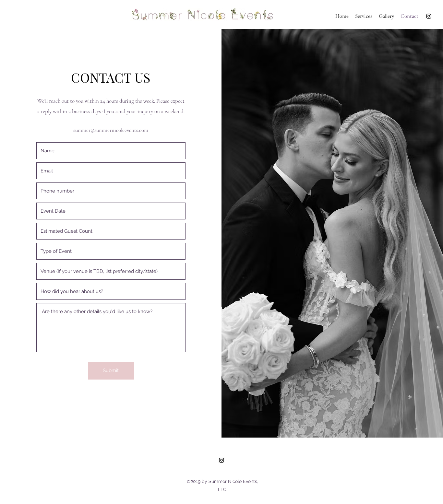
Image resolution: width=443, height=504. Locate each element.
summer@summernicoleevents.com (110, 130)
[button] (364, 16)
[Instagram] (428, 16)
